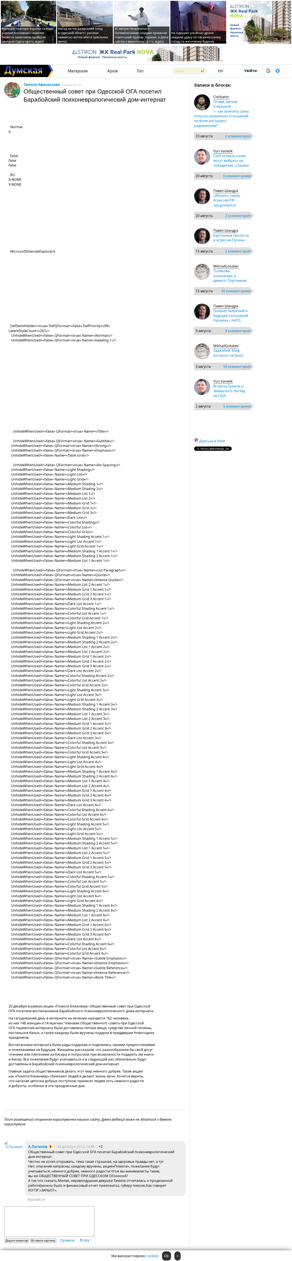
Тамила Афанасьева (42, 84)
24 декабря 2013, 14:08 (75, 1146)
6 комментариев (237, 176)
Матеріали (78, 71)
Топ (140, 71)
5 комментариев (237, 406)
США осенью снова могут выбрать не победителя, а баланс (231, 160)
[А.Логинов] (13, 1146)
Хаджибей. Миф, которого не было (228, 353)
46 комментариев (236, 291)
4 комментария (238, 330)
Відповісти (36, 1199)
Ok (166, 1256)
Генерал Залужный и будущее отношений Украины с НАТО (230, 315)
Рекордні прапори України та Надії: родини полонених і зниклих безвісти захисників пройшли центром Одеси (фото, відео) (28, 35)
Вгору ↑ (86, 1240)
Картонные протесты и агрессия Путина (231, 237)
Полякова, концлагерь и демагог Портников (229, 276)
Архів (112, 71)
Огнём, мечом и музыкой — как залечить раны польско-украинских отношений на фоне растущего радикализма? (221, 113)
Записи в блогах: (213, 85)
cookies (152, 1256)
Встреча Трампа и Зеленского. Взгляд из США (229, 391)
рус (221, 70)
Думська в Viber (212, 441)
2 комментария (238, 136)
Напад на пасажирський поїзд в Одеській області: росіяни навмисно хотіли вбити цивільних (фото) (83, 35)
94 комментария (237, 366)
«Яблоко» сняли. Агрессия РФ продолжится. (226, 200)
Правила (67, 1240)
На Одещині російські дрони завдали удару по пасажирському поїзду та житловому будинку (196, 37)
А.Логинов (37, 1146)
